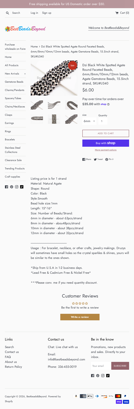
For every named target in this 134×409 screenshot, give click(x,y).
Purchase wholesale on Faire (15, 47)
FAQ (8, 357)
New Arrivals (15, 73)
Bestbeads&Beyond (36, 396)
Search (9, 347)
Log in (34, 13)
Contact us (12, 352)
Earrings (9, 123)
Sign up (46, 13)
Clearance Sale (13, 160)
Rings (8, 131)
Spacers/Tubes (13, 98)
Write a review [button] (80, 317)
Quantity (102, 115)
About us (11, 362)
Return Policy (13, 366)
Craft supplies (12, 176)
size (84, 115)
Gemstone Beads (14, 82)
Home (8, 57)
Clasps (8, 115)
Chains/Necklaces (15, 106)
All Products (11, 65)
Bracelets (10, 139)
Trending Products (15, 168)
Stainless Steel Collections (12, 150)
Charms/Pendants (14, 90)
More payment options (106, 149)
